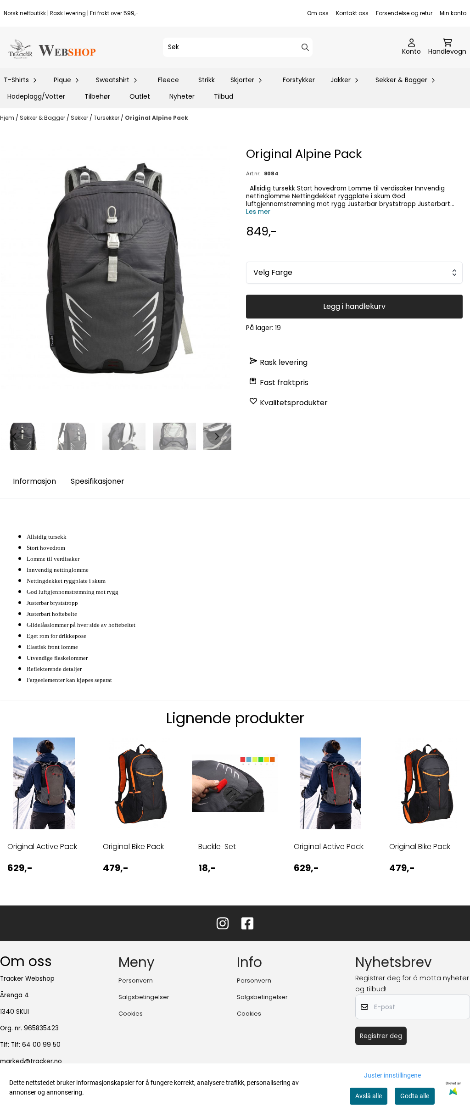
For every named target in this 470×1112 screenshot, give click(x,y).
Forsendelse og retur (404, 13)
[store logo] (51, 47)
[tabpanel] (44, 814)
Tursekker (107, 118)
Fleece (168, 79)
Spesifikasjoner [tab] (97, 481)
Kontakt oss (352, 13)
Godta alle (414, 1096)
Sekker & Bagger (43, 118)
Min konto (453, 13)
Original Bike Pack (133, 846)
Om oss (318, 13)
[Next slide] (216, 436)
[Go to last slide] (14, 436)
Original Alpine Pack (156, 118)
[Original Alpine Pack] (115, 267)
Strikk (206, 79)
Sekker (80, 118)
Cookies (130, 1013)
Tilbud (223, 96)
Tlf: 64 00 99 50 (36, 1044)
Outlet (139, 96)
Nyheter (182, 96)
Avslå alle (368, 1096)
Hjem (8, 118)
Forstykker (299, 79)
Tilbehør (97, 96)
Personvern (135, 980)
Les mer (258, 212)
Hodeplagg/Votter (36, 96)
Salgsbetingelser (143, 997)
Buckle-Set (217, 846)
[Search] (305, 47)
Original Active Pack (42, 846)
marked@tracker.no (31, 1061)
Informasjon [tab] (34, 481)
